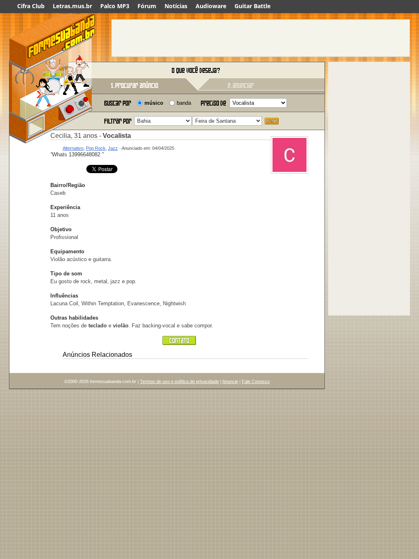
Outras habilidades (74, 318)
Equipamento (67, 251)
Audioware (211, 6)
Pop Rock (96, 148)
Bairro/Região (67, 185)
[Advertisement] (261, 38)
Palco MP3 (114, 6)
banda (184, 103)
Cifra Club (31, 6)
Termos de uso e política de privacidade (179, 381)
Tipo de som (66, 273)
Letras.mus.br (72, 6)
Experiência (65, 207)
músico (153, 103)
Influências (64, 296)
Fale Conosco (256, 381)
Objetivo (61, 229)
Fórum (146, 6)
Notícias (175, 6)
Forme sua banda (52, 70)
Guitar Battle (252, 6)
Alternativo (73, 148)
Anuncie (230, 381)
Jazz (113, 148)
